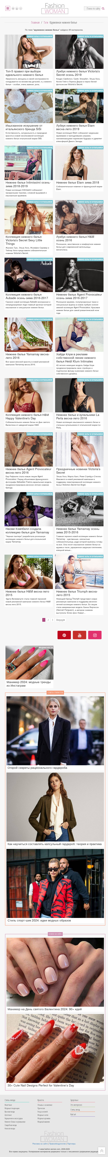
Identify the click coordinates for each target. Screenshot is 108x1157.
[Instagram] (20, 8)
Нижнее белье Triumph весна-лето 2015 (77, 593)
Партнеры (71, 1143)
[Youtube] (16, 8)
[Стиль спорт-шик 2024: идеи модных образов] (55, 883)
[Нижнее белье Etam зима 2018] (79, 163)
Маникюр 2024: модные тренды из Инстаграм (29, 683)
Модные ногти (46, 647)
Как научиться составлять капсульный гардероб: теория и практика (55, 844)
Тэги (46, 22)
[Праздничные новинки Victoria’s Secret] (79, 449)
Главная (35, 22)
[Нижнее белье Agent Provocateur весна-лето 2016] (28, 449)
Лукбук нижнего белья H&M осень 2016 (75, 238)
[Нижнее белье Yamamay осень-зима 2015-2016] (79, 509)
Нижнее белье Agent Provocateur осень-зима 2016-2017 (79, 296)
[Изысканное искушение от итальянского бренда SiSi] (28, 106)
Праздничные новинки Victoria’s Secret (78, 470)
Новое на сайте (55, 934)
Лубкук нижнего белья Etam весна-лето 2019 (75, 127)
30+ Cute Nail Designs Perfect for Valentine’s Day (41, 1085)
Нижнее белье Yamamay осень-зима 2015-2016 (78, 530)
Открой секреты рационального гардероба (37, 767)
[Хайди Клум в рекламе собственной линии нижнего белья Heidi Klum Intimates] (79, 335)
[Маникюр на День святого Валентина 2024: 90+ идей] (55, 972)
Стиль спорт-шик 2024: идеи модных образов (39, 920)
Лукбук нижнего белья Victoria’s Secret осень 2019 (78, 72)
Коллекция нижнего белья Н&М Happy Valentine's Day (27, 416)
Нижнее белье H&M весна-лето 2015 (27, 593)
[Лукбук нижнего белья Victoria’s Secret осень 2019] (79, 52)
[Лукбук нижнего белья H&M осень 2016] (79, 217)
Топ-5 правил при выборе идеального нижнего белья (24, 72)
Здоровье (74, 1100)
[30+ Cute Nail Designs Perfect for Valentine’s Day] (55, 1048)
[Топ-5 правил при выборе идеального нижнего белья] (28, 52)
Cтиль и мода (10, 1100)
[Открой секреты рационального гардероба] (55, 730)
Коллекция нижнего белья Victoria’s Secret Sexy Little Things (24, 240)
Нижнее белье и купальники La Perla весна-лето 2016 (77, 416)
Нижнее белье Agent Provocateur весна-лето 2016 (28, 470)
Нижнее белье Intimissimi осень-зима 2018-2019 (28, 184)
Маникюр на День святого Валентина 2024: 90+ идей (45, 1009)
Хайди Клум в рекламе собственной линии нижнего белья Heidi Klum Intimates (76, 357)
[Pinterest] (13, 8)
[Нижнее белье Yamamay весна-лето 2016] (28, 335)
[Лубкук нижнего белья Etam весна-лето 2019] (79, 106)
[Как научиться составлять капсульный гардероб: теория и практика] (55, 807)
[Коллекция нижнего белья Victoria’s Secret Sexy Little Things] (28, 217)
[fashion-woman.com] (54, 13)
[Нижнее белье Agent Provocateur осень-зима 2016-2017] (79, 275)
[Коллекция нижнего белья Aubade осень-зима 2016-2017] (28, 275)
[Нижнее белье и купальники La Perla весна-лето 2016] (79, 395)
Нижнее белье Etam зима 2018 (77, 182)
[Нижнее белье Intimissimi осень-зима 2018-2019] (28, 163)
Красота (41, 1100)
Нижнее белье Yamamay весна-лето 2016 (28, 355)
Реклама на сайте (40, 1143)
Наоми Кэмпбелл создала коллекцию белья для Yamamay (27, 530)
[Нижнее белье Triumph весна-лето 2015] (79, 572)
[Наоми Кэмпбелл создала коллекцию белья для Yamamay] (28, 509)
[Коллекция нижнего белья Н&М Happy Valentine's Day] (28, 395)
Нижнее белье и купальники (39, 36)
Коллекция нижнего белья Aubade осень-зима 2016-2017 (27, 296)
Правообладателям (57, 1143)
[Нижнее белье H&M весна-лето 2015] (28, 572)
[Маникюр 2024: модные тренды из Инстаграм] (29, 663)
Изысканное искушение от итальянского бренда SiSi (24, 127)
